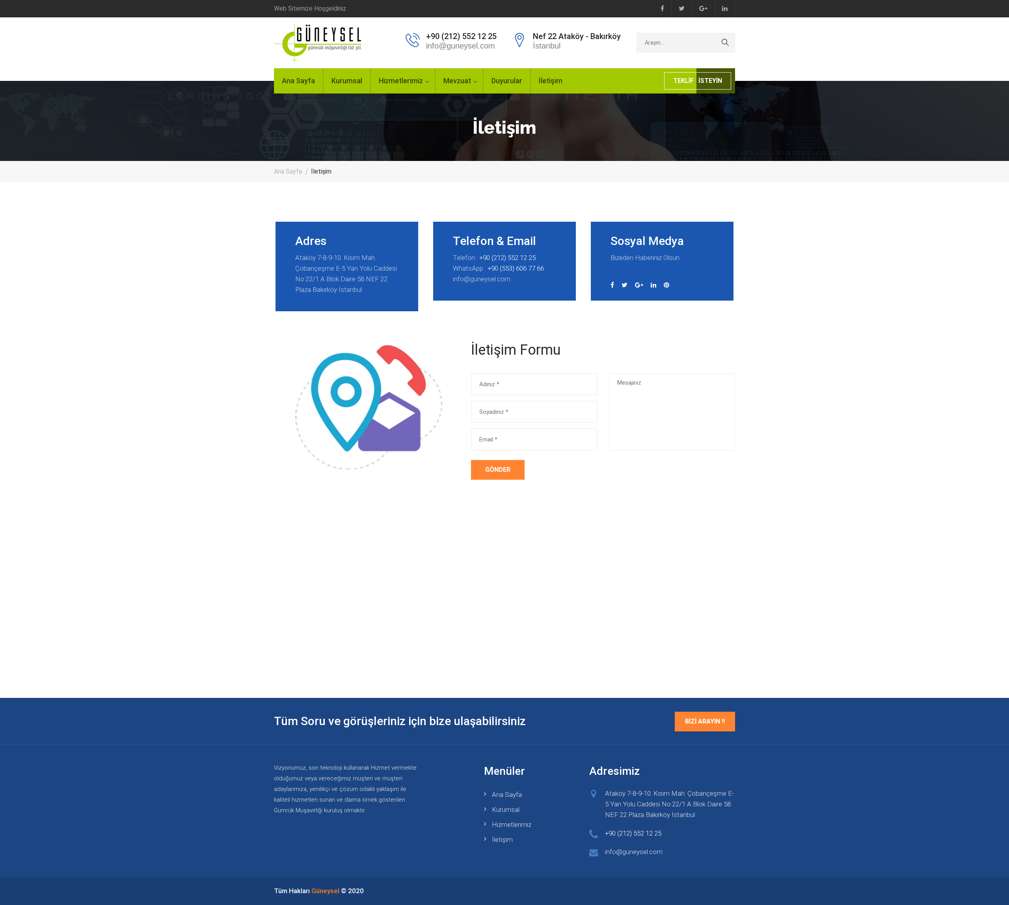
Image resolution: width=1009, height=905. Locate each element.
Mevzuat (457, 81)
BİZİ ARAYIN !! (705, 721)
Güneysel (325, 891)
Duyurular (506, 81)
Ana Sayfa (298, 81)
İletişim (550, 81)
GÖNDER (497, 469)
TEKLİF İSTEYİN (697, 80)
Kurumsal (346, 81)
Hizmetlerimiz (401, 81)
